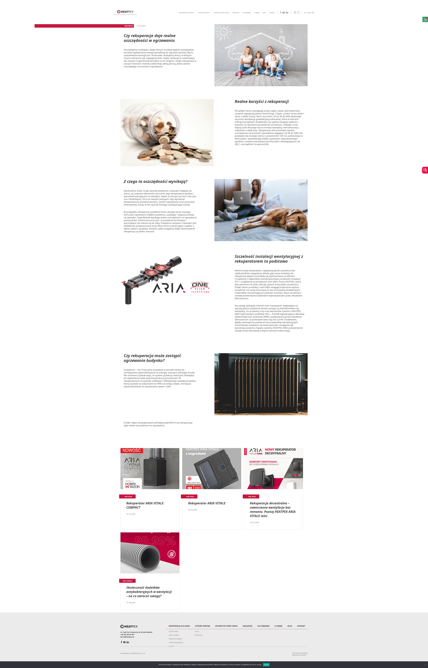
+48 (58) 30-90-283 (127, 634)
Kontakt (272, 12)
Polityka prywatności (300, 653)
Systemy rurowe (203, 12)
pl (305, 13)
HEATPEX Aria (173, 631)
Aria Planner (174, 635)
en (309, 13)
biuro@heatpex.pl (127, 637)
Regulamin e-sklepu (299, 655)
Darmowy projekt (175, 639)
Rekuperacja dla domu (186, 12)
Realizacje (236, 12)
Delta (197, 631)
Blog (264, 12)
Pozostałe (199, 635)
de (313, 13)
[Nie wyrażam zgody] (425, 665)
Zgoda (266, 664)
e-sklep (171, 646)
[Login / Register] (298, 13)
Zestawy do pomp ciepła (221, 12)
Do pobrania (247, 12)
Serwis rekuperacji (176, 642)
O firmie (256, 12)
